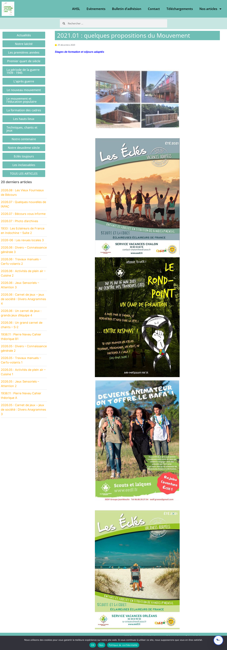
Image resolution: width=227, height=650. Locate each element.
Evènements (96, 9)
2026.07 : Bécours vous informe (23, 214)
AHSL (76, 9)
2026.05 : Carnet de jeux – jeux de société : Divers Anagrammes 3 (23, 409)
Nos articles (208, 9)
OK (92, 645)
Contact (154, 9)
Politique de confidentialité (123, 645)
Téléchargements (180, 9)
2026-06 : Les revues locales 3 (22, 240)
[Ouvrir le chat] (218, 640)
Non (101, 645)
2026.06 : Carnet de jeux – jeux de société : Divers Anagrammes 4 (23, 299)
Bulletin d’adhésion (126, 9)
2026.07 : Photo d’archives (19, 221)
